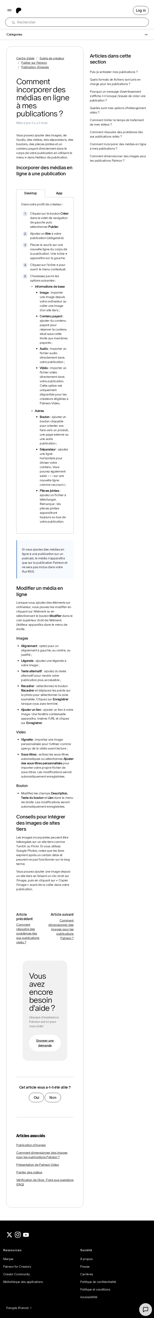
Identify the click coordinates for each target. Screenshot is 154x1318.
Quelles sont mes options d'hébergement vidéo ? (118, 110)
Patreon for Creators (17, 1266)
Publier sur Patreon (34, 62)
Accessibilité (88, 1297)
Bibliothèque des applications (23, 1282)
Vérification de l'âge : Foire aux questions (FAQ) (44, 1182)
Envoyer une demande (45, 1043)
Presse (85, 1266)
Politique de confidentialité (98, 1282)
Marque (8, 1259)
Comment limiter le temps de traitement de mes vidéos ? (117, 122)
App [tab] (59, 193)
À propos (86, 1259)
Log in (141, 10)
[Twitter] (9, 1236)
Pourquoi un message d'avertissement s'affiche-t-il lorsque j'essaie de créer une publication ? (118, 96)
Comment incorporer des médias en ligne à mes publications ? (118, 146)
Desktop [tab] (30, 193)
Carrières (86, 1274)
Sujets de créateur (52, 58)
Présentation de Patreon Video (37, 1165)
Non (52, 1097)
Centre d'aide (25, 58)
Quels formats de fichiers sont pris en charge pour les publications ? (115, 82)
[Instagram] (18, 1236)
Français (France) (17, 1308)
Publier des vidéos (29, 1172)
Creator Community (16, 1274)
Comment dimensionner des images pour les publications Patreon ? (61, 929)
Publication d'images (35, 67)
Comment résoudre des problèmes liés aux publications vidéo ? (27, 933)
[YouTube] (26, 1236)
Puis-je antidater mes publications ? (114, 72)
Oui (36, 1097)
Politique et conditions (95, 1289)
